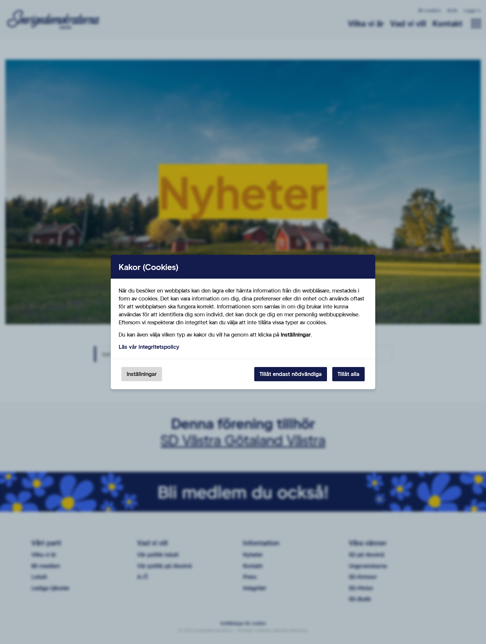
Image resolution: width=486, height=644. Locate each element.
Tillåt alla (348, 373)
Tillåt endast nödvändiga (291, 373)
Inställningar (142, 373)
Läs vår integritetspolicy (149, 346)
